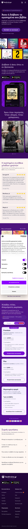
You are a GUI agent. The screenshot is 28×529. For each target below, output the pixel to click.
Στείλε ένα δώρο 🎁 (19, 492)
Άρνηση (14, 291)
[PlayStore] (16, 77)
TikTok (3, 495)
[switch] (24, 264)
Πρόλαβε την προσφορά (11, 30)
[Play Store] (15, 482)
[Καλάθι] (22, 2)
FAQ (16, 495)
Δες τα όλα (23, 228)
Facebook (4, 503)
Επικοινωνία (17, 500)
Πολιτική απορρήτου (6, 514)
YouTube (3, 500)
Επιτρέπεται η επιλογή (13, 287)
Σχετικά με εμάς (18, 503)
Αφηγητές (17, 514)
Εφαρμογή (17, 498)
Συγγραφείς (17, 511)
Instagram (4, 492)
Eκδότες (17, 517)
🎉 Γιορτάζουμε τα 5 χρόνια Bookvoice (12, 10)
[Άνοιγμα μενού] (25, 2)
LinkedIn (3, 498)
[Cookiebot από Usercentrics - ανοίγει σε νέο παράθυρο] (20, 236)
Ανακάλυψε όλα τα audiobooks (14, 411)
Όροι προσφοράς (14, 418)
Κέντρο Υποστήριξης (7, 434)
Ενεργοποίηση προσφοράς (14, 379)
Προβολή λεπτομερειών (18, 278)
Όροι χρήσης (4, 511)
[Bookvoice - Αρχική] (6, 2)
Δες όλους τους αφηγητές (14, 296)
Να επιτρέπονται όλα (14, 282)
